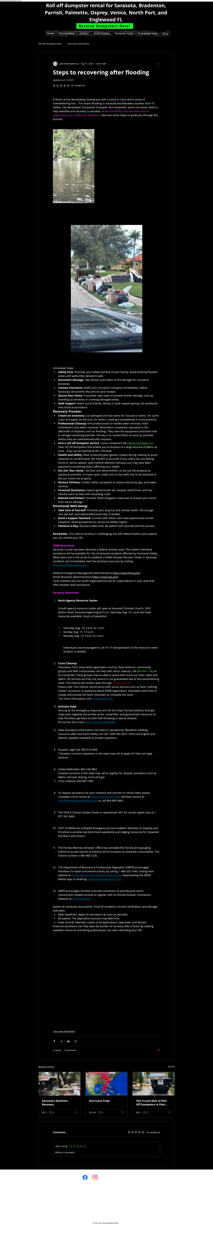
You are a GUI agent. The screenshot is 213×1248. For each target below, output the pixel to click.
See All (171, 1066)
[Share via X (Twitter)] (61, 1041)
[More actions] (158, 63)
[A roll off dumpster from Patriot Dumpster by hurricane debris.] (59, 1084)
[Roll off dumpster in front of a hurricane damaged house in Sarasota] (153, 1084)
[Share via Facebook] (54, 1041)
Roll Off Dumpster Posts (50, 43)
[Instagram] (95, 1177)
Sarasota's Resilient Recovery (55, 1102)
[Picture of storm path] (107, 1084)
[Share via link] (75, 1041)
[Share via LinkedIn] (68, 1041)
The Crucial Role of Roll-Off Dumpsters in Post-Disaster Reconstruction (152, 1102)
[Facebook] (85, 1177)
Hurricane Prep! (99, 1101)
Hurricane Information (78, 43)
